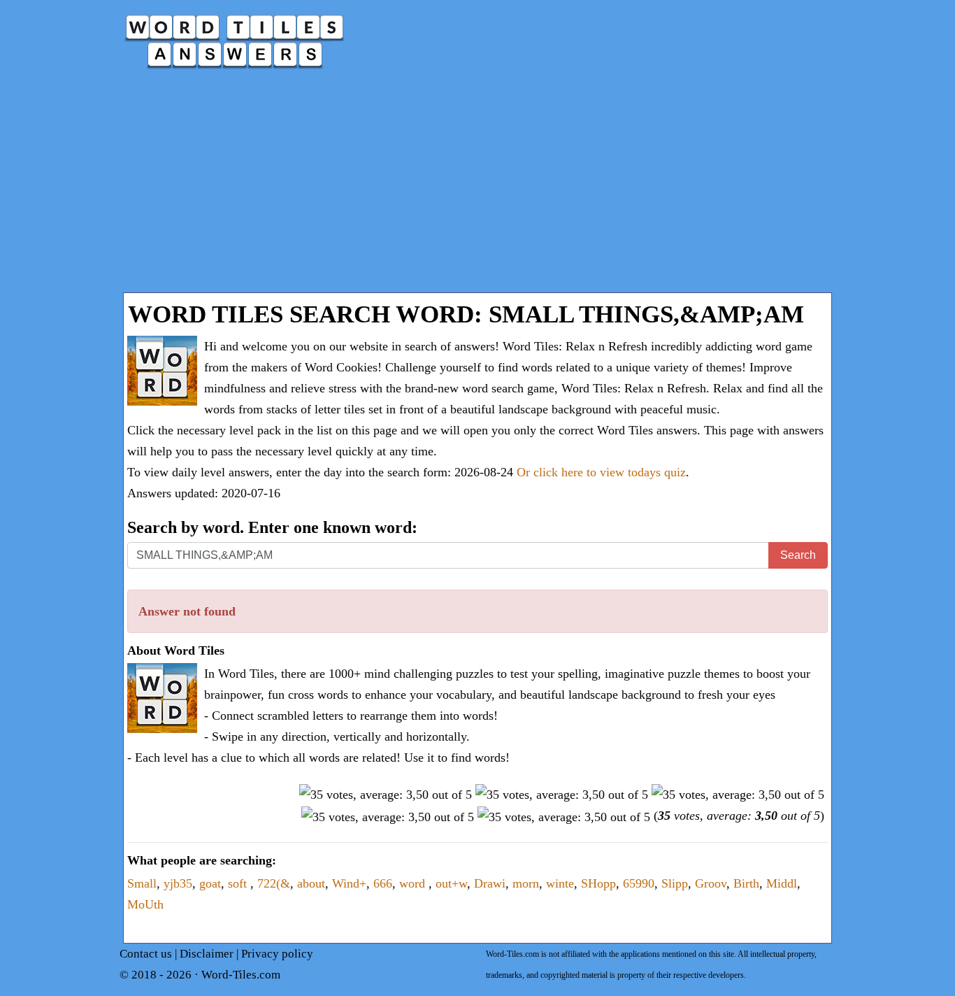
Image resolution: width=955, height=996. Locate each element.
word (414, 883)
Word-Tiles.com (240, 974)
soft (239, 883)
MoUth (145, 904)
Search (798, 555)
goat (210, 883)
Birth (746, 883)
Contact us (146, 953)
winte (560, 883)
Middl (781, 883)
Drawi (489, 883)
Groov (710, 883)
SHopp (598, 883)
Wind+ (349, 883)
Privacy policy (277, 953)
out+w (451, 883)
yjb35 (178, 883)
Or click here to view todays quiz (601, 472)
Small (142, 883)
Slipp (674, 883)
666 (382, 883)
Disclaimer (207, 953)
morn (525, 883)
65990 (638, 883)
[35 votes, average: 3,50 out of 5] (385, 794)
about (311, 883)
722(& (273, 883)
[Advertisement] (477, 187)
